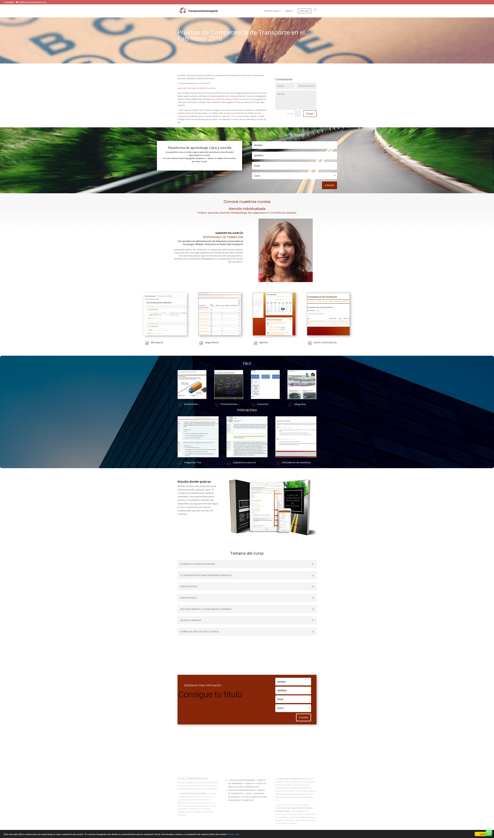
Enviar (310, 113)
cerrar (482, 834)
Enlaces (288, 11)
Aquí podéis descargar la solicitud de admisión (197, 88)
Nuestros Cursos (271, 11)
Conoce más (233, 834)
